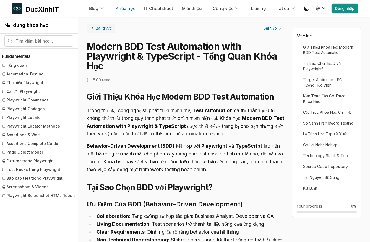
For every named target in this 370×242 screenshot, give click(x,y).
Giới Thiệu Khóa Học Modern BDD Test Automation (328, 50)
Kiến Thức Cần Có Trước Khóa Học (324, 99)
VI (324, 8)
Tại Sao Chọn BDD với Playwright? (322, 66)
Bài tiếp (270, 28)
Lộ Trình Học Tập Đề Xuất (325, 134)
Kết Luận (310, 188)
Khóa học (125, 8)
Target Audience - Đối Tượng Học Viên (322, 82)
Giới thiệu (192, 8)
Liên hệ (258, 8)
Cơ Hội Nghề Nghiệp (320, 144)
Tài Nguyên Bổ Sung (321, 177)
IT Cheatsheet (158, 8)
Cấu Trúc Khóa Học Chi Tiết (327, 112)
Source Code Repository (325, 166)
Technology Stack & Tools (326, 155)
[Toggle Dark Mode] (306, 8)
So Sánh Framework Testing (328, 123)
